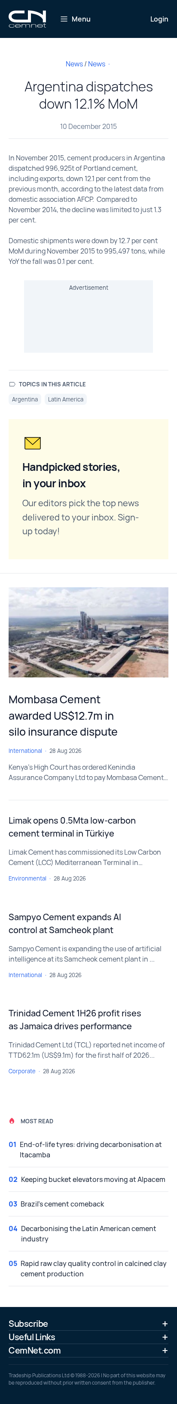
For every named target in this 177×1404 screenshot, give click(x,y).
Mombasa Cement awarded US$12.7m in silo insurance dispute (63, 715)
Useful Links (32, 1337)
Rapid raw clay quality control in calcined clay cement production (94, 1269)
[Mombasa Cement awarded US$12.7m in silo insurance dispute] (88, 632)
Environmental (27, 878)
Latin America (65, 399)
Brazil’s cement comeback (62, 1204)
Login (159, 19)
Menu (81, 19)
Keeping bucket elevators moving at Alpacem (93, 1179)
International (25, 751)
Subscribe (28, 1323)
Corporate (22, 1071)
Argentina (25, 399)
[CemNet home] (27, 19)
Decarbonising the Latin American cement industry (88, 1234)
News (74, 64)
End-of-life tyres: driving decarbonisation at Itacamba (91, 1150)
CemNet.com (35, 1350)
